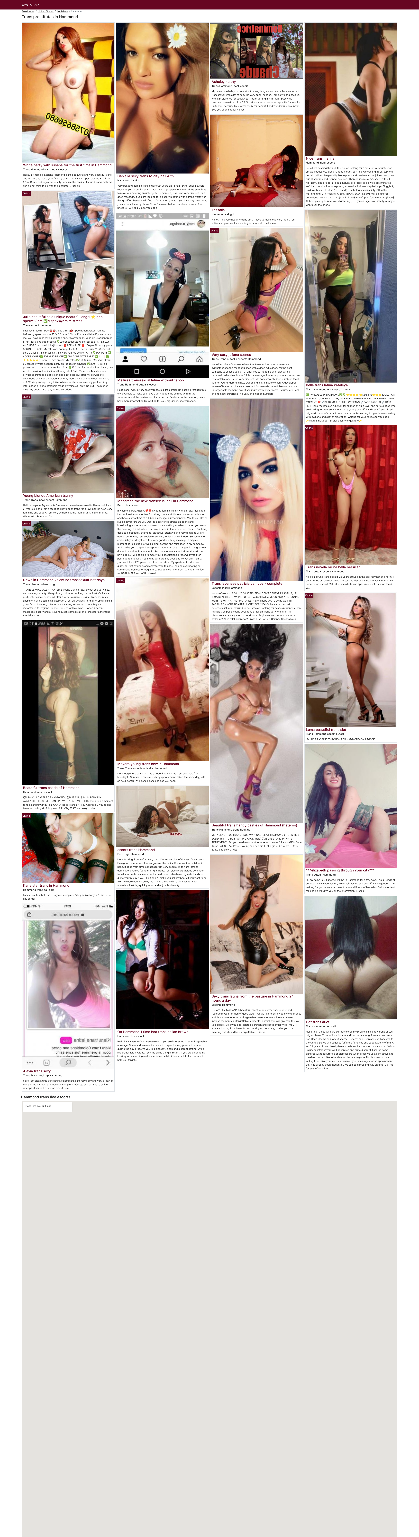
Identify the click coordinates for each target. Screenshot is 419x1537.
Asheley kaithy (224, 82)
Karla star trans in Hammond (46, 885)
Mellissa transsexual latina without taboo (150, 380)
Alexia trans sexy (37, 1071)
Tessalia (218, 210)
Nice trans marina (320, 158)
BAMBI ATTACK (30, 4)
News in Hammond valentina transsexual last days (64, 580)
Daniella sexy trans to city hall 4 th (145, 176)
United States (46, 11)
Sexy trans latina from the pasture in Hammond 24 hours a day (253, 998)
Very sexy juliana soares (231, 355)
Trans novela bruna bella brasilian (333, 567)
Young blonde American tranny (48, 496)
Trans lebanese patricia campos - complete (247, 583)
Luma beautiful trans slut (326, 730)
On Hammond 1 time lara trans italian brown (152, 1032)
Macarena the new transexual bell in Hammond (155, 501)
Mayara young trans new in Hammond (148, 764)
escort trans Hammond (136, 850)
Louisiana (62, 11)
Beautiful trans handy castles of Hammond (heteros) (254, 825)
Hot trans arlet (317, 1022)
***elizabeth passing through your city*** (340, 870)
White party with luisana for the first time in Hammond (67, 165)
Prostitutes (28, 11)
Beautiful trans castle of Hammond (51, 788)
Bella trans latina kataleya (327, 385)
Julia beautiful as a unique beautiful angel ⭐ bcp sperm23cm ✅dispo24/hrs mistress (63, 319)
